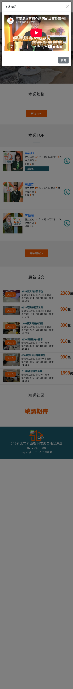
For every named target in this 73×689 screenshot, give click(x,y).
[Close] (67, 6)
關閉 (63, 60)
